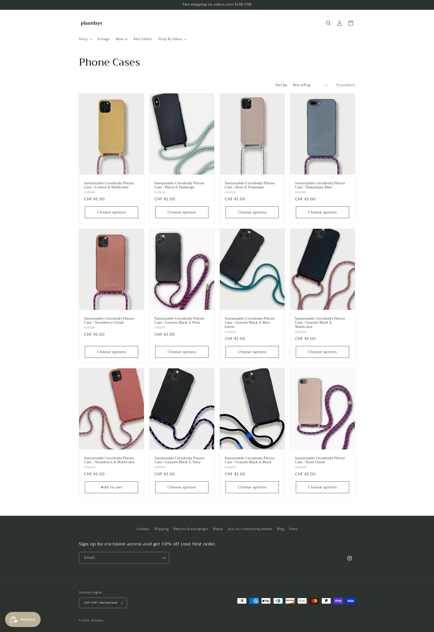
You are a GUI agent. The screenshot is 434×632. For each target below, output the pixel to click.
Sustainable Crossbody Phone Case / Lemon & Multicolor (109, 185)
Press (293, 529)
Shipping (161, 529)
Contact (142, 529)
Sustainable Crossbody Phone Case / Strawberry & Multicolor (109, 460)
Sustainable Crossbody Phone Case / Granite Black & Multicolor (320, 322)
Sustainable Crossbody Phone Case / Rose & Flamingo (250, 185)
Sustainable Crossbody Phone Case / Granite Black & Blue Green (250, 322)
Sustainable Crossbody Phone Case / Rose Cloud (320, 460)
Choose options (111, 212)
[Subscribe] (163, 558)
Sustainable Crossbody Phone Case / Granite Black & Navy (179, 460)
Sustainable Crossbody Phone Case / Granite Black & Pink (179, 320)
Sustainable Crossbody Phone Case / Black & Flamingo (179, 185)
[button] (85, 39)
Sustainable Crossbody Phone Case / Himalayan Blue (320, 185)
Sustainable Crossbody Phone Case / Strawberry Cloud (109, 320)
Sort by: (282, 85)
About (218, 529)
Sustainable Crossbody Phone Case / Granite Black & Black (250, 460)
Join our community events (250, 529)
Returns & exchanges (191, 529)
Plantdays (97, 620)
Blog (280, 529)
